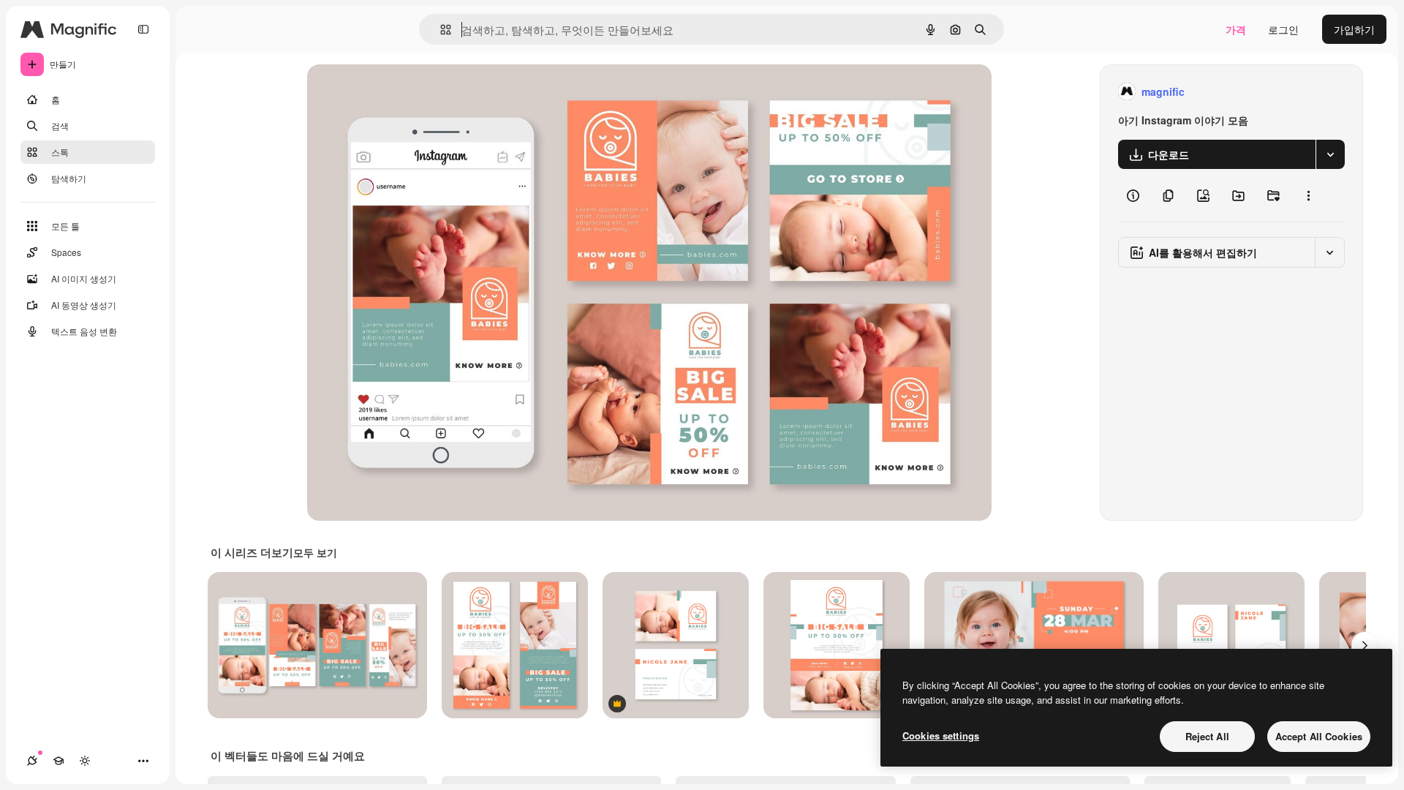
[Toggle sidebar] (143, 29)
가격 (1236, 29)
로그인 (1283, 29)
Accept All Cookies (1318, 736)
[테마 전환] (85, 760)
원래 (391, 91)
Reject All (1207, 736)
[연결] (32, 760)
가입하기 (1354, 29)
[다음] (1364, 645)
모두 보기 (315, 552)
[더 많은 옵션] (1308, 195)
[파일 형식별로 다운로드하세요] (1330, 154)
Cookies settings (940, 735)
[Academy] (58, 760)
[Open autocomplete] (440, 29)
